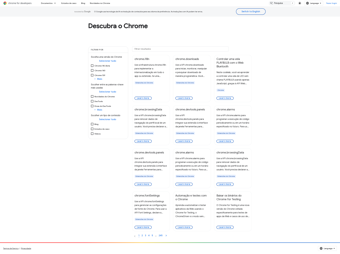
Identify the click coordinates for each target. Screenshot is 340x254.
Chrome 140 (99, 70)
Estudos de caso (68, 3)
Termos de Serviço (11, 248)
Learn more (143, 98)
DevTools (98, 101)
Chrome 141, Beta (102, 66)
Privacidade (26, 248)
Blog (83, 3)
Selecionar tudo (107, 61)
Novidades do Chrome (104, 96)
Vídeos (97, 134)
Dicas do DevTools (102, 106)
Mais (98, 79)
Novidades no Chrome (100, 3)
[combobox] (282, 3)
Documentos (47, 3)
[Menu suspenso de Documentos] (56, 3)
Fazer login (331, 3)
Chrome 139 (99, 75)
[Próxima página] (166, 235)
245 (160, 235)
